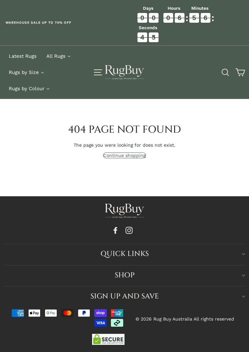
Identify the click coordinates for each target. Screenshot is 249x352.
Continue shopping (124, 155)
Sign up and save (124, 296)
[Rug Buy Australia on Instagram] (129, 230)
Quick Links (125, 254)
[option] (62, 22)
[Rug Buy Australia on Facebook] (115, 230)
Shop (125, 275)
